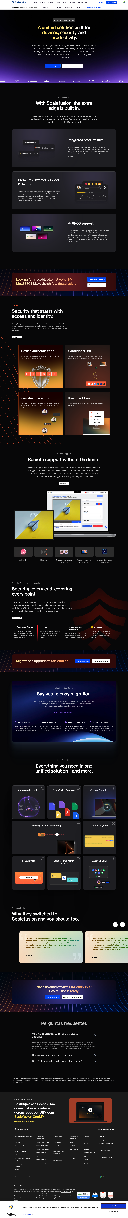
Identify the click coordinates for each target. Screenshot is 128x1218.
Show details (27, 1214)
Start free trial (111, 2)
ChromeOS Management (42, 1163)
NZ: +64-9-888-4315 (104, 1154)
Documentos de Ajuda (89, 1152)
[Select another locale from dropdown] (125, 2)
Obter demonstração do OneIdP (24, 1121)
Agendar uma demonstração (92, 7)
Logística (72, 1158)
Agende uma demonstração (72, 66)
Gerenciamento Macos (42, 1145)
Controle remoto (57, 1160)
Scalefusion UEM (66, 1191)
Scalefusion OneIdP (44, 1194)
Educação (72, 1145)
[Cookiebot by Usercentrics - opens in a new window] (11, 1214)
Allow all (113, 1206)
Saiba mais (16, 337)
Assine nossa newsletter (23, 1177)
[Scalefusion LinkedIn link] (99, 1129)
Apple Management (41, 1156)
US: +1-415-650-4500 (104, 1147)
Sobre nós (86, 1140)
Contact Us (86, 1149)
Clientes (64, 2)
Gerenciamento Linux (41, 1159)
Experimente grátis (53, 66)
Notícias (86, 1159)
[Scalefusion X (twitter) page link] (113, 1129)
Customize (112, 1211)
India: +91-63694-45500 (105, 1157)
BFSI (71, 1161)
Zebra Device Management (21, 1151)
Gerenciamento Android (42, 1149)
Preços (58, 2)
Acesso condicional (58, 1157)
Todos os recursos (58, 1164)
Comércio (72, 1154)
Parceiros (72, 2)
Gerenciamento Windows (42, 1142)
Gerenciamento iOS (41, 1152)
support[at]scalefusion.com (106, 1143)
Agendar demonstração (96, 285)
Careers (86, 1163)
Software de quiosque (20, 1155)
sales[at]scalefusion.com (105, 1140)
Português (106, 1177)
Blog (85, 1156)
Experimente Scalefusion (97, 279)
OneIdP (17, 1169)
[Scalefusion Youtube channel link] (106, 1129)
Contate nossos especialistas (63, 712)
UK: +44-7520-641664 (104, 1150)
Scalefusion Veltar (19, 1196)
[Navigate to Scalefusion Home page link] (21, 1129)
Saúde (71, 1142)
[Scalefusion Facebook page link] (110, 1129)
